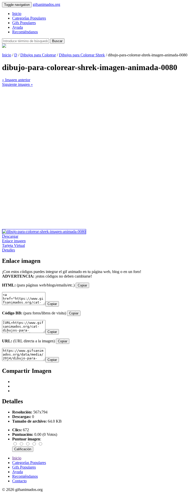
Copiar (82, 285)
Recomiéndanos (25, 32)
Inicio (16, 13)
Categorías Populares (29, 18)
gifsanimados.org (46, 4)
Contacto (19, 481)
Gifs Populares (24, 23)
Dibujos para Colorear (38, 55)
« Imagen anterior (16, 80)
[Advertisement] (97, 122)
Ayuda (17, 27)
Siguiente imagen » (17, 84)
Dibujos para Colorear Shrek (82, 55)
